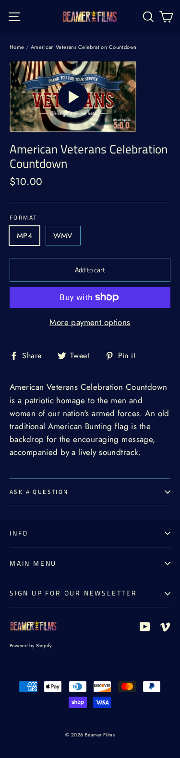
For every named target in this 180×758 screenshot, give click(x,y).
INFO (19, 533)
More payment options (90, 322)
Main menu (33, 563)
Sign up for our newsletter (73, 593)
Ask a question (39, 491)
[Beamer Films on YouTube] (145, 625)
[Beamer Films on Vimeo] (165, 625)
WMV (63, 235)
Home (17, 47)
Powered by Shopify (31, 645)
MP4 (24, 235)
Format (23, 217)
